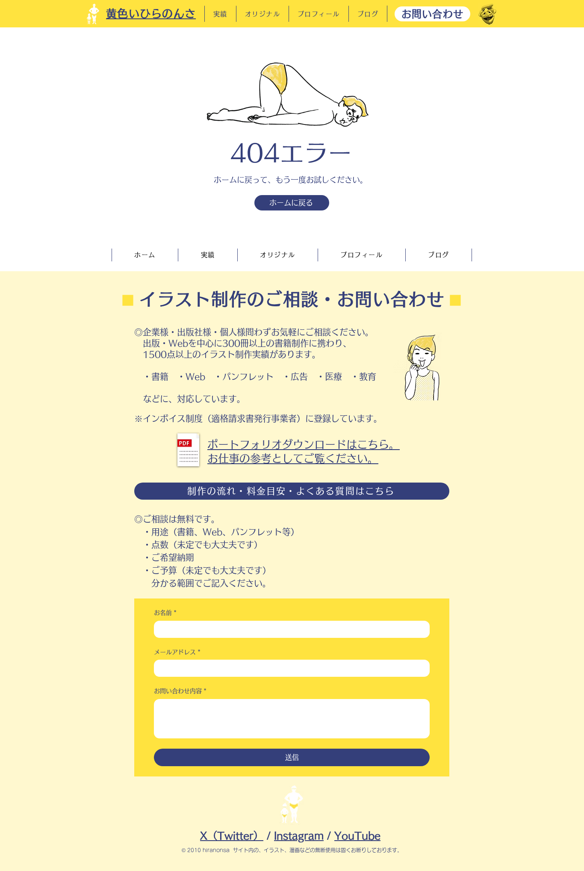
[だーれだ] (487, 14)
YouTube (357, 836)
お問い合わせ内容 (180, 691)
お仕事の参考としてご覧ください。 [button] (292, 458)
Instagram (299, 836)
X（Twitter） (231, 836)
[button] (188, 449)
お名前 (165, 613)
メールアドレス (177, 652)
